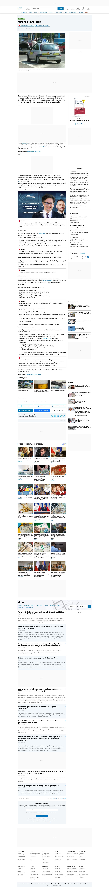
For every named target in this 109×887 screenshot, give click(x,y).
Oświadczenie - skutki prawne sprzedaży (79, 232)
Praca (43, 859)
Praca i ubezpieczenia (58, 856)
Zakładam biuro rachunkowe (72, 853)
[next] (65, 798)
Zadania (19, 871)
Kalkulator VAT (57, 871)
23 (88, 256)
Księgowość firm (21, 851)
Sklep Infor (44, 860)
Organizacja (20, 868)
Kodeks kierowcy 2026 (79, 120)
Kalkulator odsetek (58, 872)
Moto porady (26, 605)
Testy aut (33, 605)
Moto (66, 12)
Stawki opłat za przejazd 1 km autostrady (79, 240)
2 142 (61, 798)
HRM (31, 860)
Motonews (20, 605)
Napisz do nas (43, 406)
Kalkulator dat (57, 868)
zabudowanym (47, 338)
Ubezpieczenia (33, 856)
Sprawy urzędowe (45, 857)
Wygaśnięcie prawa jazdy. (34, 374)
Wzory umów (81, 872)
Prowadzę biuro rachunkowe (72, 854)
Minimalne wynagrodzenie (72, 869)
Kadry (30, 12)
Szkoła (31, 869)
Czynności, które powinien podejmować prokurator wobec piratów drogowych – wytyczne (78, 178)
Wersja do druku (26, 406)
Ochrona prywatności (27, 883)
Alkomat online (73, 215)
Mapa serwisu (83, 883)
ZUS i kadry (20, 857)
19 (77, 256)
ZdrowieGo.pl (81, 868)
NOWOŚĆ (79, 118)
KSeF (86, 12)
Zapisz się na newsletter (60, 406)
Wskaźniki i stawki (71, 866)
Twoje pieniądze (58, 12)
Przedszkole (32, 868)
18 (74, 256)
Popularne (74, 171)
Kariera (60, 883)
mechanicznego (47, 280)
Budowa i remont (82, 857)
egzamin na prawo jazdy (34, 401)
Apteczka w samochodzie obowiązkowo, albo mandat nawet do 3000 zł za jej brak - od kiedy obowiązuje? (79, 188)
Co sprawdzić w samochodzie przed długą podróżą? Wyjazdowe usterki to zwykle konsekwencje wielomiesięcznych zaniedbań (79, 181)
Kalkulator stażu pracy (58, 874)
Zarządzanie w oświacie (34, 874)
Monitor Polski (45, 869)
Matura (31, 875)
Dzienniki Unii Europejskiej (47, 872)
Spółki (55, 854)
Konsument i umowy (46, 856)
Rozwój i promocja (21, 872)
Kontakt (70, 883)
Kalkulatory (75, 213)
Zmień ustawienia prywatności (42, 883)
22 (85, 256)
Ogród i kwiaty (82, 859)
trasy (19, 181)
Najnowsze (80, 171)
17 (71, 256)
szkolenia (25, 143)
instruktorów (43, 147)
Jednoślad (52, 605)
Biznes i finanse (57, 853)
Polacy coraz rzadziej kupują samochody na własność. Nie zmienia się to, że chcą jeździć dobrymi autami (79, 203)
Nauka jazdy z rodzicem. (34, 151)
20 (79, 256)
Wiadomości (81, 853)
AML (68, 860)
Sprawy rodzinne (45, 853)
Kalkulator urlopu (74, 220)
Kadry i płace (20, 874)
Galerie (57, 605)
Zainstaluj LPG (21, 607)
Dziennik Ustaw (45, 868)
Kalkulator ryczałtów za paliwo (77, 218)
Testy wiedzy (32, 878)
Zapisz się (42, 816)
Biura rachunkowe (71, 851)
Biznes (35, 12)
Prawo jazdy (36, 15)
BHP (31, 859)
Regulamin (53, 883)
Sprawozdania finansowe (72, 859)
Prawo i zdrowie (45, 862)
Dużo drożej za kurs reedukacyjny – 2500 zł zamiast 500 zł (79, 185)
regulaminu (42, 812)
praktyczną (42, 233)
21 (82, 256)
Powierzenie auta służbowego (77, 230)
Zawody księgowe (21, 859)
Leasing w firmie (57, 859)
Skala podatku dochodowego (72, 875)
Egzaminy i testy (33, 872)
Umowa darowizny (74, 234)
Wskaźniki (75, 237)
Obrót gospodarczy (21, 856)
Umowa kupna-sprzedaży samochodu (78, 227)
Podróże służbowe (70, 872)
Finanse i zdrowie (58, 860)
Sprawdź (79, 124)
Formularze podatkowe (83, 874)
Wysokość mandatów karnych (76, 242)
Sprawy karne (45, 854)
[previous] (48, 798)
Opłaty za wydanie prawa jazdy (77, 239)
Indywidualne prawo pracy (35, 853)
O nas (19, 883)
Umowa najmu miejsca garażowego (78, 228)
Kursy (41, 15)
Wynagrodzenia (33, 854)
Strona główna (20, 15)
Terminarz (75, 253)
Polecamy (71, 382)
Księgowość (24, 12)
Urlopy (31, 857)
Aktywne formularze (78, 225)
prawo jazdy (44, 401)
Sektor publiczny (43, 12)
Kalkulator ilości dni (74, 222)
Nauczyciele (32, 871)
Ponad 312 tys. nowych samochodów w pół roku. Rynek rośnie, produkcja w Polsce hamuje (79, 196)
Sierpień (82, 253)
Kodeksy (44, 875)
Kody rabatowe (82, 871)
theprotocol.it (81, 875)
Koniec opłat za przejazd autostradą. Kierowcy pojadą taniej (78, 206)
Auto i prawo (30, 15)
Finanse (80, 856)
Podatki (19, 853)
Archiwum (81, 869)
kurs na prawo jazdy (22, 401)
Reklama (76, 883)
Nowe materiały (73, 302)
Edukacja (81, 12)
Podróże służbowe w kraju (76, 244)
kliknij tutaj (49, 821)
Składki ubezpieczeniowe (72, 871)
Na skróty (81, 866)
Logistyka (46, 605)
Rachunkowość (21, 854)
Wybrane (86, 171)
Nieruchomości (72, 12)
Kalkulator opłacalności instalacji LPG (78, 216)
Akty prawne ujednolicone (47, 874)
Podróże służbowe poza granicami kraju (79, 246)
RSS (65, 883)
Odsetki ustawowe (70, 874)
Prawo (51, 12)
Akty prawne (45, 866)
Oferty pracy (81, 877)
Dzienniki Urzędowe (46, 871)
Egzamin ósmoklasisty (34, 877)
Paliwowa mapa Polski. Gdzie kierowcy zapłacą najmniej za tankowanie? (78, 192)
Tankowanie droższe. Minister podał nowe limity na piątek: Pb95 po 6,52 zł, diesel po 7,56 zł (79, 174)
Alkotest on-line (29, 607)
